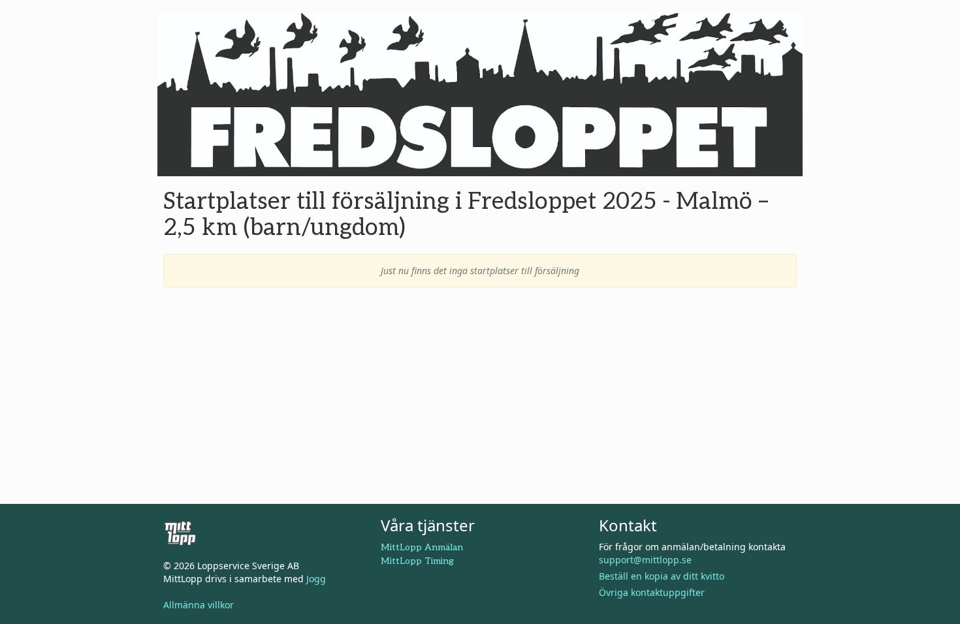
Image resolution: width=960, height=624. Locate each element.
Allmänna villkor (198, 605)
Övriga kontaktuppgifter (652, 592)
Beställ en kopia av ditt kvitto (661, 576)
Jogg (316, 578)
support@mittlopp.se (645, 560)
